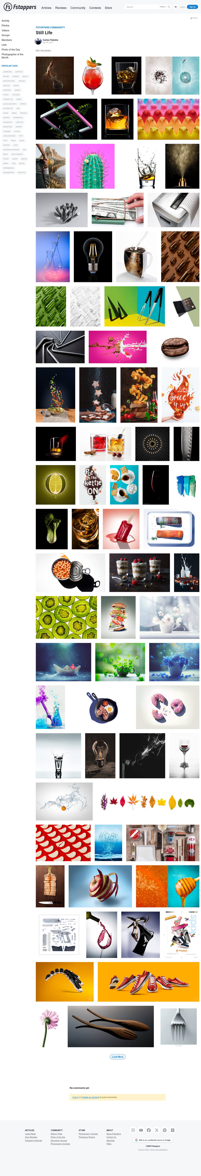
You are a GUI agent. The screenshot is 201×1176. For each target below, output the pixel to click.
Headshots (7, 122)
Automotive (8, 108)
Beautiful (22, 172)
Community (77, 7)
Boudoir (6, 145)
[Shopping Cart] (175, 6)
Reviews (61, 7)
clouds (17, 131)
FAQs (109, 1143)
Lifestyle (19, 122)
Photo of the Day (11, 49)
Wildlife (6, 85)
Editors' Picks (56, 1133)
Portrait (19, 72)
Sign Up (193, 7)
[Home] (20, 7)
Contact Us (111, 1137)
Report (195, 18)
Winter (24, 159)
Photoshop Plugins (87, 1137)
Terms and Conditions (159, 1149)
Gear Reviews (31, 1137)
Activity (5, 20)
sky (24, 150)
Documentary (8, 172)
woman (19, 127)
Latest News (30, 1133)
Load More (117, 1056)
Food (5, 140)
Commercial (18, 117)
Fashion (16, 76)
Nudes (21, 140)
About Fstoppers (114, 1133)
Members (7, 40)
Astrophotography (11, 150)
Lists (4, 44)
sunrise (6, 117)
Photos (5, 25)
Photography (17, 154)
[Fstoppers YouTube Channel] (141, 1130)
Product (23, 113)
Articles (46, 7)
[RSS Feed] (172, 1130)
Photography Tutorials (88, 1133)
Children (6, 131)
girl (18, 108)
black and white (9, 104)
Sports (23, 104)
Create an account (90, 1097)
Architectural (9, 81)
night (5, 154)
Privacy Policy (144, 1149)
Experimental (8, 168)
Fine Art (22, 81)
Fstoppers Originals (33, 1140)
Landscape (7, 72)
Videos (5, 30)
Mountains (7, 127)
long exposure (9, 136)
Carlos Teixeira (50, 39)
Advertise (111, 1140)
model (19, 99)
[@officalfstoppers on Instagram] (133, 1130)
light (15, 145)
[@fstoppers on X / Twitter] (156, 1130)
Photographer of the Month (12, 55)
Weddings (7, 90)
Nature (6, 76)
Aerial (5, 163)
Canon (15, 159)
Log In (182, 7)
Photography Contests (60, 1143)
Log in (75, 1097)
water (5, 113)
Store (108, 7)
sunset (17, 90)
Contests (95, 7)
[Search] (169, 7)
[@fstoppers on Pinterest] (164, 1130)
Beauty (25, 76)
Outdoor (16, 95)
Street (6, 95)
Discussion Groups (59, 1140)
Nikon (14, 113)
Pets (21, 136)
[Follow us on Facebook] (148, 1130)
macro (21, 163)
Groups (6, 35)
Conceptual (8, 99)
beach (13, 140)
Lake (13, 163)
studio (6, 159)
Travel (16, 85)
